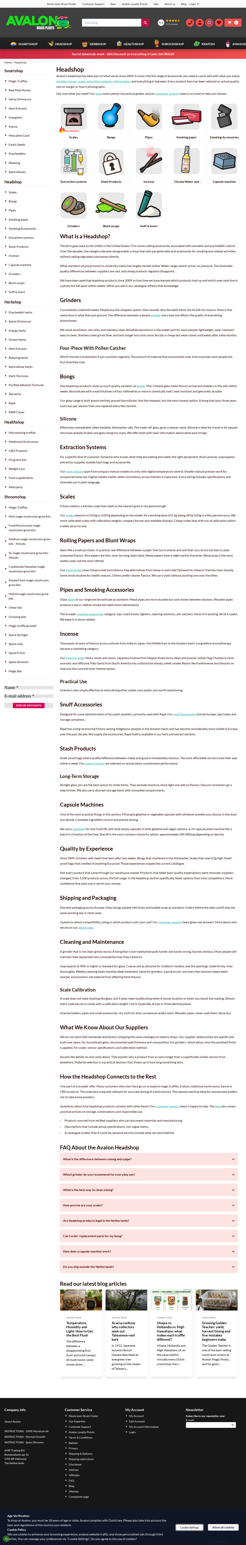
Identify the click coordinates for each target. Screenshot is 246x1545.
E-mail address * (19, 696)
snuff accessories (184, 714)
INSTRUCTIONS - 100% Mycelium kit (26, 1431)
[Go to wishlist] (219, 23)
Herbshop (12, 302)
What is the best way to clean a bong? (88, 1190)
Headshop (13, 182)
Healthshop (14, 422)
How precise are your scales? (83, 1205)
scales (82, 81)
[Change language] (209, 23)
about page (85, 927)
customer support (168, 93)
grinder (156, 315)
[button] (200, 23)
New (113, 4)
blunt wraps (74, 570)
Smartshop (13, 70)
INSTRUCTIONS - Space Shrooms (24, 1442)
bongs (72, 81)
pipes (71, 599)
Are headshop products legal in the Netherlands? (96, 1220)
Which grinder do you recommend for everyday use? (99, 1174)
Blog (183, 4)
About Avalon (12, 1421)
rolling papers (122, 81)
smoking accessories (90, 614)
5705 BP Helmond (15, 1458)
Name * (11, 687)
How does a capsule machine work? (87, 1251)
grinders (61, 81)
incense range (75, 658)
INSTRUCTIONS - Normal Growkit (24, 1436)
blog (98, 93)
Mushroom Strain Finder (61, 4)
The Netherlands (14, 1463)
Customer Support (93, 4)
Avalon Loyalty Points (135, 4)
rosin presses (74, 471)
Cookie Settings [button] (189, 1527)
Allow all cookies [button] (223, 1527)
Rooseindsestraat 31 (16, 1454)
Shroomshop (15, 496)
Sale (156, 4)
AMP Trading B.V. (14, 1450)
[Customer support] (190, 23)
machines (78, 829)
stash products (95, 763)
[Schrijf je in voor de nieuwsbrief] (232, 1425)
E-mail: (211, 1420)
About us (169, 4)
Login (192, 4)
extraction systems (99, 81)
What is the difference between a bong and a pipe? (97, 1159)
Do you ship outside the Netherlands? (88, 1266)
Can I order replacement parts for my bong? (92, 1236)
